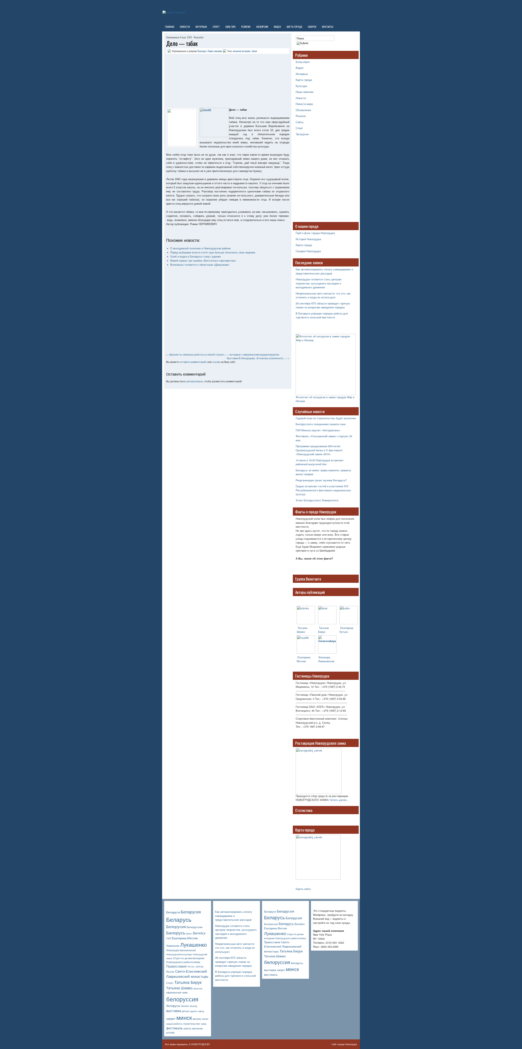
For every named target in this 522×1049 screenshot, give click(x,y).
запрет (171, 1018)
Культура (231, 26)
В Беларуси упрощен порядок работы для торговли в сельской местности (322, 315)
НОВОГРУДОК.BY (200, 1044)
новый (169, 1023)
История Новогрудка (308, 239)
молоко (197, 1019)
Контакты (327, 26)
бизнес (185, 1006)
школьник (197, 1028)
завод (201, 1011)
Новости (185, 26)
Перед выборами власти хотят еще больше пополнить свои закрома (212, 252)
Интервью (201, 26)
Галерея (312, 26)
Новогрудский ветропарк (179, 954)
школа (187, 1028)
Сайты (299, 122)
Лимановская (326, 661)
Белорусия (176, 926)
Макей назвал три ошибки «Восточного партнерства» (203, 260)
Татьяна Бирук (323, 630)
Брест (189, 933)
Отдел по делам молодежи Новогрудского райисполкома (185, 960)
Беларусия (191, 912)
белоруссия (182, 998)
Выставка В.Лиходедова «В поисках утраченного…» (257, 358)
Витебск (199, 933)
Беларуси (173, 912)
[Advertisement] (191, 81)
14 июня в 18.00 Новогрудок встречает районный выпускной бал (320, 462)
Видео (277, 26)
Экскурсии (262, 26)
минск (184, 1017)
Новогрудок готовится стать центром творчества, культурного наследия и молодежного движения (318, 283)
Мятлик (301, 661)
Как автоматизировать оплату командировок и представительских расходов (324, 271)
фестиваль (174, 1028)
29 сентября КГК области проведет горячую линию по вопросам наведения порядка (323, 305)
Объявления (303, 110)
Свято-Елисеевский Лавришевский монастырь (187, 974)
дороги (193, 1011)
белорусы (173, 1005)
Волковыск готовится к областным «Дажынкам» (199, 264)
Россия (170, 971)
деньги (185, 1011)
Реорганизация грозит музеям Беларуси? (321, 480)
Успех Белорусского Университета (317, 500)
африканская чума (177, 992)
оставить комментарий (193, 361)
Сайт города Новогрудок (344, 1044)
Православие (176, 966)
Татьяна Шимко (302, 630)
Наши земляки (215, 51)
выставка (173, 1010)
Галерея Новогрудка (308, 251)
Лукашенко (193, 944)
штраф (170, 1032)
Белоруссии (194, 927)
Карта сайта (303, 889)
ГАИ (168, 938)
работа (178, 1024)
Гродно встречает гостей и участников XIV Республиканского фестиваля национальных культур (323, 490)
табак (254, 51)
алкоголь (197, 988)
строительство (191, 1024)
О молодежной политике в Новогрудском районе (200, 248)
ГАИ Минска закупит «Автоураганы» (318, 430)
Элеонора (324, 657)
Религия (245, 26)
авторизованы (194, 381)
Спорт (216, 26)
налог (205, 1019)
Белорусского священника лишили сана (320, 424)
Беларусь (178, 919)
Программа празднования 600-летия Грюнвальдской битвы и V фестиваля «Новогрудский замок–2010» (319, 450)
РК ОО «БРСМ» (196, 966)
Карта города (294, 26)
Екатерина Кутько (346, 630)
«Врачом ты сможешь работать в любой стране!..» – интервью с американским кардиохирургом (223, 354)
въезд (193, 1006)
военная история (241, 51)
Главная (169, 26)
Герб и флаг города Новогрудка (315, 233)
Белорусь (175, 933)
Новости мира (304, 104)
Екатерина (303, 657)
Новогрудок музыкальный (181, 950)
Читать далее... (339, 800)
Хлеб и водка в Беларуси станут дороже (195, 256)
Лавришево (172, 946)
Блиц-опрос (303, 62)
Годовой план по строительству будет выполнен (326, 418)
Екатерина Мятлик (185, 938)
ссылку (216, 361)
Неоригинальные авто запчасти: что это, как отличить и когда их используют (323, 295)
